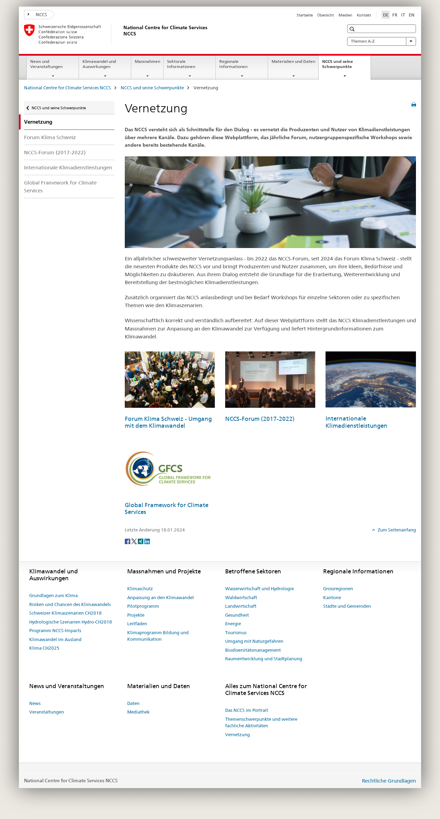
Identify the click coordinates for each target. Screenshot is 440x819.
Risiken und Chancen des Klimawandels (70, 604)
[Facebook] (128, 541)
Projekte (135, 615)
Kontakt (364, 15)
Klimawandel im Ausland (55, 639)
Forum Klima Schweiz (50, 137)
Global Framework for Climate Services (60, 186)
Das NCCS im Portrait (246, 710)
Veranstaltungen (46, 712)
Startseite (305, 15)
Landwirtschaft (240, 606)
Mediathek (138, 712)
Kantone (332, 597)
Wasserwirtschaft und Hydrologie (259, 588)
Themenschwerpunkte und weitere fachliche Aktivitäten (261, 722)
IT (403, 15)
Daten (133, 703)
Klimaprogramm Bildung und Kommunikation (158, 636)
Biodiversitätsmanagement (253, 650)
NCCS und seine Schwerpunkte (344, 66)
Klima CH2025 (44, 648)
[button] (353, 29)
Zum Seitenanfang (396, 529)
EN (412, 15)
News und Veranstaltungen (46, 64)
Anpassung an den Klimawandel (160, 597)
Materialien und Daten (293, 61)
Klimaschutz (140, 588)
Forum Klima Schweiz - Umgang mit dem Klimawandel (168, 422)
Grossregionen (338, 588)
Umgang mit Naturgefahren (254, 641)
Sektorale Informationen (181, 64)
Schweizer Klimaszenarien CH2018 (65, 613)
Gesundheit (237, 615)
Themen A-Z (363, 41)
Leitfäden (137, 623)
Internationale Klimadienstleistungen (68, 167)
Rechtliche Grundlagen (389, 780)
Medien (345, 15)
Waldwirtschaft (241, 597)
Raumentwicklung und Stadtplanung (263, 658)
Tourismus (235, 632)
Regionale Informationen (233, 64)
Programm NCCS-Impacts (55, 630)
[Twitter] (134, 541)
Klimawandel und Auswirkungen (99, 64)
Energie (233, 623)
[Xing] (141, 541)
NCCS (41, 14)
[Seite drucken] (413, 105)
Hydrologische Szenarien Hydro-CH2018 (70, 622)
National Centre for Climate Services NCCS (67, 87)
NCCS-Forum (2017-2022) (55, 152)
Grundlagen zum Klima (53, 595)
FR (394, 15)
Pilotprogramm (143, 606)
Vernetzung (237, 734)
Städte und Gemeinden (347, 606)
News (35, 703)
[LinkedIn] (147, 541)
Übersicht (325, 15)
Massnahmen (147, 61)
